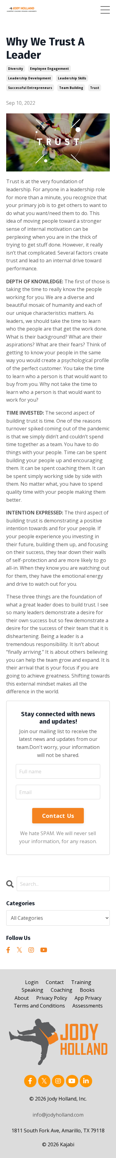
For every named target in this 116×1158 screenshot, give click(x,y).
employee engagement (49, 68)
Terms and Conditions (39, 1005)
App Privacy (88, 998)
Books (87, 990)
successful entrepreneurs (30, 88)
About (22, 998)
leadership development (29, 78)
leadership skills (72, 78)
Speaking (32, 990)
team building (71, 88)
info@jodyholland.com (58, 1114)
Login (31, 982)
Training (81, 982)
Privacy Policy (51, 998)
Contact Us (58, 815)
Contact (55, 982)
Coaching (61, 990)
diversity (15, 68)
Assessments (87, 1005)
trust (94, 88)
